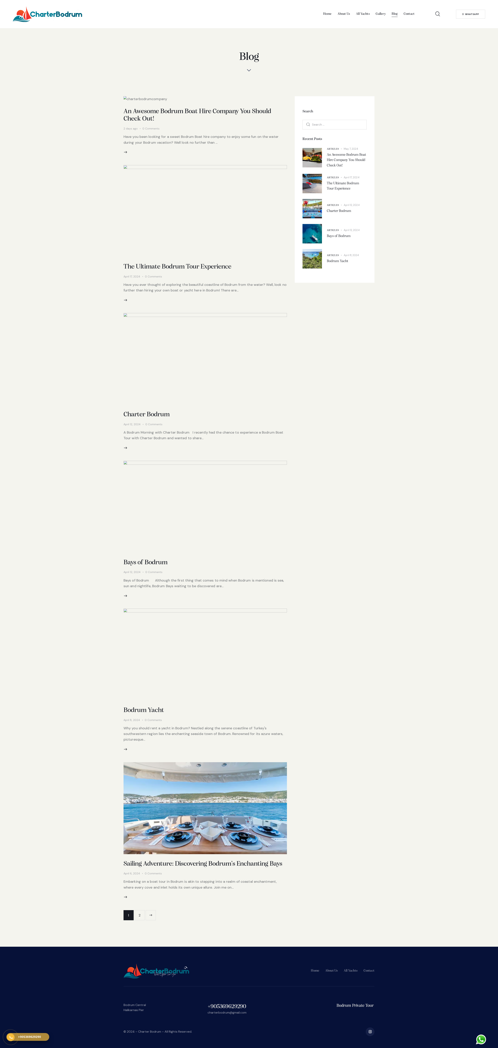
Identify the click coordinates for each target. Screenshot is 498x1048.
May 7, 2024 (351, 148)
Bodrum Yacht (144, 710)
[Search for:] (334, 124)
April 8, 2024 (132, 720)
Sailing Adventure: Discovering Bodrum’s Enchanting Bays (203, 864)
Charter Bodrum (147, 414)
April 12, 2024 (132, 424)
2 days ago (131, 128)
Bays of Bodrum (145, 562)
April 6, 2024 (132, 873)
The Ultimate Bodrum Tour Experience (178, 266)
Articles (333, 149)
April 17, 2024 (132, 276)
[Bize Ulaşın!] (480, 1040)
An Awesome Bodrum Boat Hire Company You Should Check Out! (346, 160)
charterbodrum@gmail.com (227, 1012)
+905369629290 (227, 1006)
